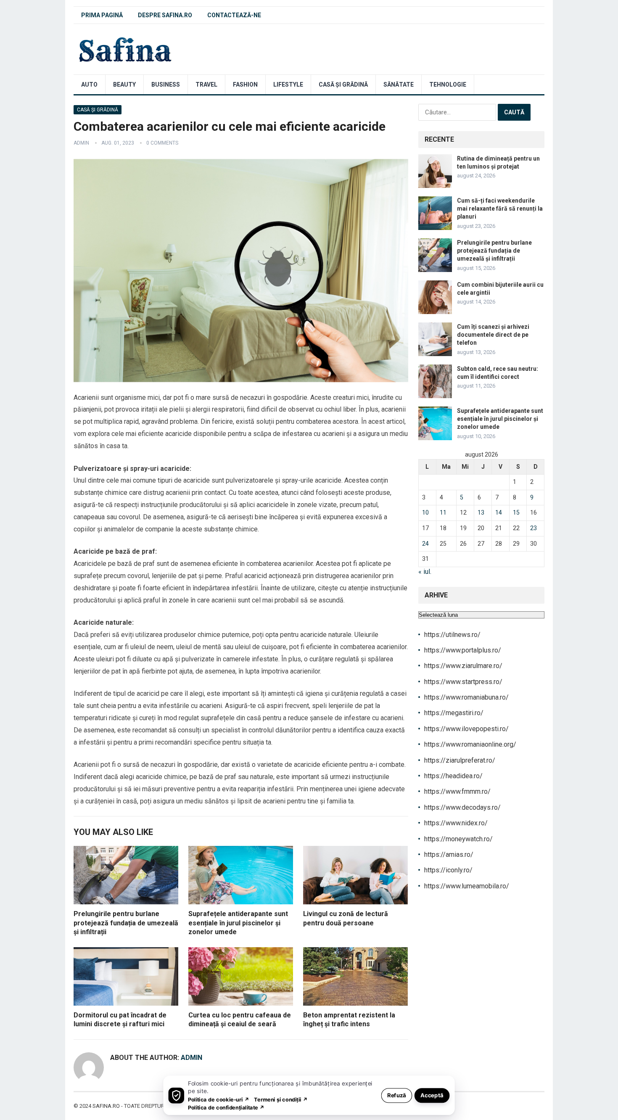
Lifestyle (288, 84)
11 (443, 512)
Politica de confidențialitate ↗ (226, 1107)
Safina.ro (106, 1106)
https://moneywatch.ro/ (458, 839)
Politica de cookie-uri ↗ (218, 1099)
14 (498, 512)
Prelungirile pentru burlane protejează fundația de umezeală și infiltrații (126, 923)
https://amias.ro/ (448, 854)
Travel (206, 84)
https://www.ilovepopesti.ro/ (466, 729)
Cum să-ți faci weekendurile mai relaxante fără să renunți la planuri (500, 208)
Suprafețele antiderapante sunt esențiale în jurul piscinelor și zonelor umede (238, 923)
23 (533, 528)
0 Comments (162, 143)
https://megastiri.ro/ (453, 713)
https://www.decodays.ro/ (462, 807)
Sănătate (398, 84)
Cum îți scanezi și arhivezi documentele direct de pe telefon (493, 334)
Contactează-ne (234, 15)
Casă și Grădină (343, 84)
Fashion (245, 84)
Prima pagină (102, 15)
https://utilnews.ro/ (452, 635)
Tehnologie (447, 84)
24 (425, 543)
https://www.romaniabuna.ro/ (466, 697)
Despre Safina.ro (165, 15)
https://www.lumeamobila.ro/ (466, 886)
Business (165, 84)
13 (481, 512)
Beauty (124, 84)
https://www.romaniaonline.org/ (470, 744)
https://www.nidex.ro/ (456, 823)
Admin (81, 143)
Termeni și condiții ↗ (281, 1099)
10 (425, 512)
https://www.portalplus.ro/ (462, 650)
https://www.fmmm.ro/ (457, 791)
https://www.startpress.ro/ (463, 682)
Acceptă (432, 1095)
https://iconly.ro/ (448, 870)
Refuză (396, 1095)
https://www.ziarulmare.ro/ (463, 666)
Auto (89, 84)
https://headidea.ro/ (453, 776)
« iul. (424, 572)
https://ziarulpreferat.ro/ (459, 760)
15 (516, 512)
